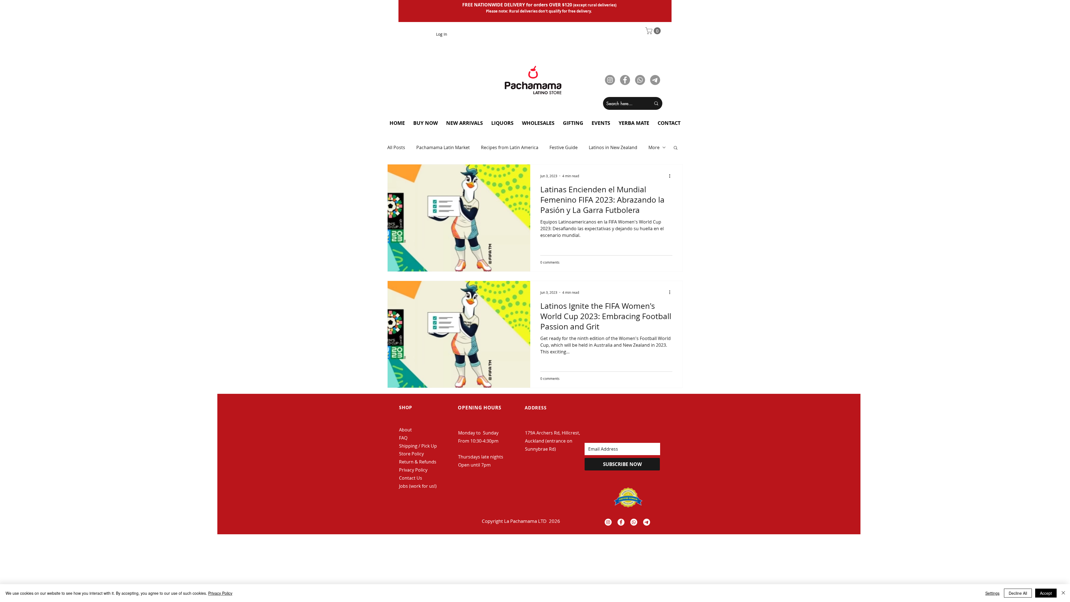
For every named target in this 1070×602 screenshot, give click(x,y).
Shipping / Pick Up (418, 446)
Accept (1046, 593)
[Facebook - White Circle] (620, 522)
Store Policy (411, 454)
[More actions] (671, 176)
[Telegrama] (646, 522)
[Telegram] (655, 80)
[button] (653, 30)
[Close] (1063, 593)
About (405, 430)
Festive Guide (563, 147)
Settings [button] (992, 593)
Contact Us (410, 478)
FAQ (403, 438)
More (654, 147)
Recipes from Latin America (509, 147)
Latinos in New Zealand (613, 147)
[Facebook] (625, 80)
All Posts (396, 147)
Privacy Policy (413, 470)
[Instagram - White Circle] (608, 522)
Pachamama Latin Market (443, 147)
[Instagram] (610, 80)
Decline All (1018, 593)
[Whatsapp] (640, 80)
